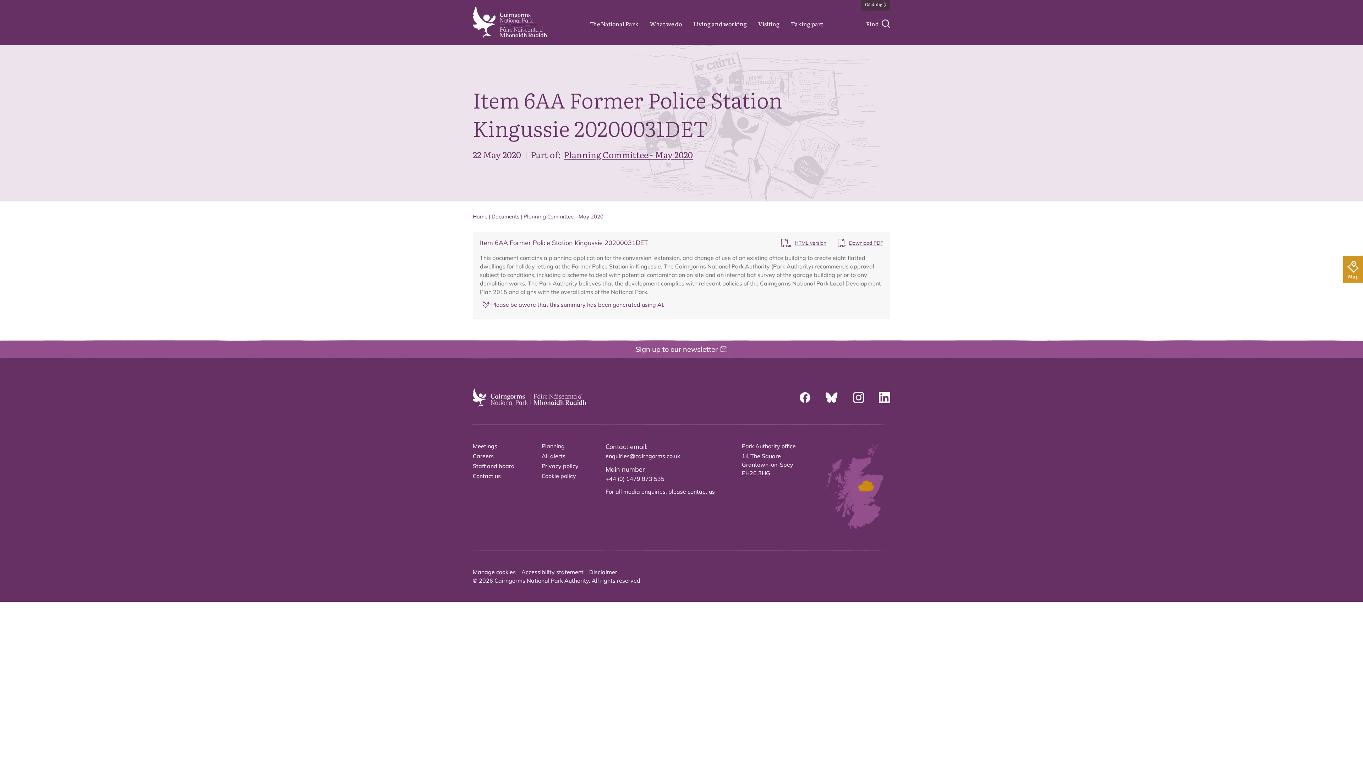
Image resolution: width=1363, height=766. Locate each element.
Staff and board (494, 466)
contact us (701, 491)
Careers (483, 456)
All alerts (553, 456)
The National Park (614, 24)
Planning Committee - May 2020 (628, 154)
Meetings (485, 446)
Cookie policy (559, 475)
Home (480, 216)
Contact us (487, 475)
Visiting (768, 24)
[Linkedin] (884, 397)
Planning (553, 446)
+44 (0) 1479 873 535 (635, 478)
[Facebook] (805, 397)
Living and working (720, 24)
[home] (510, 22)
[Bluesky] (831, 397)
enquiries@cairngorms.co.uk (643, 456)
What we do (666, 24)
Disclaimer (603, 572)
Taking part (807, 24)
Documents (505, 216)
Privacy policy (560, 466)
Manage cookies (494, 572)
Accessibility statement (552, 572)
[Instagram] (858, 397)
